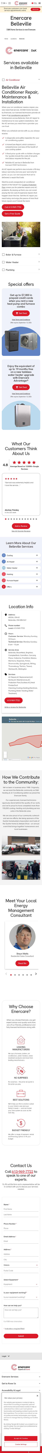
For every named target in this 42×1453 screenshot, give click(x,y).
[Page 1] (5, 519)
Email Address (9, 1236)
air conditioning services (18, 115)
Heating (26, 688)
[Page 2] (8, 519)
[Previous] (6, 974)
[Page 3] (11, 519)
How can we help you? (13, 1305)
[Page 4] (14, 519)
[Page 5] (16, 519)
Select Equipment (11, 1280)
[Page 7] (22, 519)
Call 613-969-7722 (13, 207)
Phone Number (10, 1224)
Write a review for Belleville (15, 707)
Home (6, 39)
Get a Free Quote (12, 213)
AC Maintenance (20, 680)
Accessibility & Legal (11, 1390)
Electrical (33, 688)
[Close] (37, 1395)
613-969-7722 (19, 628)
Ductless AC (25, 682)
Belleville (21, 39)
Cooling (19, 688)
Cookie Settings (21, 1444)
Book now (35, 9)
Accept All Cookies (21, 1438)
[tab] (11, 975)
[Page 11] (33, 519)
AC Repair (12, 677)
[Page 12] (36, 519)
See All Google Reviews (21, 531)
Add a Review (21, 526)
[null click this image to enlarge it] (21, 845)
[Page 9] (28, 519)
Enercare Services (10, 1376)
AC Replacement (23, 677)
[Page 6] (19, 519)
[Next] (36, 974)
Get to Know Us (9, 1383)
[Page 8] (25, 519)
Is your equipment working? (15, 1292)
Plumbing (12, 691)
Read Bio (22, 963)
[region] (21, 494)
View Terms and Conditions (21, 320)
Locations (14, 39)
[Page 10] (30, 519)
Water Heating (22, 691)
